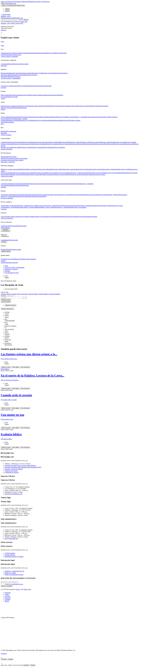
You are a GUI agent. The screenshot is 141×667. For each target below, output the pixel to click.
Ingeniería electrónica (61, 73)
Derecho (3, 106)
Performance (8, 55)
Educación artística (57, 169)
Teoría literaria (73, 216)
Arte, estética (34, 205)
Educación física (18, 173)
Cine (24, 53)
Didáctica (22, 169)
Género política (75, 106)
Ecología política (26, 95)
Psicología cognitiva (34, 174)
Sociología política (106, 117)
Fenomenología (33, 195)
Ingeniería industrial (19, 75)
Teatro (61, 53)
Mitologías (57, 120)
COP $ (7, 9)
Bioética (3, 131)
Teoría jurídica (19, 160)
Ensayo (21, 216)
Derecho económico (53, 144)
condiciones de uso (17, 584)
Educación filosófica (7, 173)
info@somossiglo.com (11, 538)
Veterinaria (25, 185)
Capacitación (15, 169)
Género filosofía (46, 106)
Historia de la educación (110, 173)
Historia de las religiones (40, 120)
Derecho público (16, 147)
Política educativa (16, 174)
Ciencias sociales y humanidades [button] (11, 78)
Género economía (24, 106)
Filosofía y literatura (113, 195)
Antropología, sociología (8, 205)
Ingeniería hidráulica (7, 75)
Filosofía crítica (52, 195)
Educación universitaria (62, 173)
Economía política (27, 117)
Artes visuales (52, 205)
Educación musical (40, 173)
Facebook (8, 592)
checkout (3, 30)
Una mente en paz (12, 414)
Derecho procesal (6, 147)
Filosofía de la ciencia (116, 205)
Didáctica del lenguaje (32, 169)
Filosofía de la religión (64, 195)
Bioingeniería (5, 73)
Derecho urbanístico (59, 147)
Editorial (24, 1)
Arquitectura (4, 53)
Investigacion (53, 95)
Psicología (11, 118)
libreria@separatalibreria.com (13, 494)
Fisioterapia (45, 184)
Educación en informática (110, 169)
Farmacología (38, 184)
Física (15, 64)
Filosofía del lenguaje (90, 195)
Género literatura (65, 106)
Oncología (4, 185)
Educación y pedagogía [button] (8, 162)
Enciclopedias (14, 226)
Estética (36, 53)
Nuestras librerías (6, 249)
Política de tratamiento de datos (14, 574)
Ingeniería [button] (4, 65)
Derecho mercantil (99, 144)
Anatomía (4, 184)
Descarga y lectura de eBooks (14, 469)
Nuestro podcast (3, 261)
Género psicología (85, 106)
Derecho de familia (130, 142)
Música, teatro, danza (47, 207)
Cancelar (4, 659)
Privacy (18, 589)
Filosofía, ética (105, 205)
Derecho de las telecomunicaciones (23, 144)
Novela (52, 216)
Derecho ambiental (54, 142)
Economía (4, 97)
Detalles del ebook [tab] (10, 305)
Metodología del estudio (130, 173)
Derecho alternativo (42, 142)
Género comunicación (12, 106)
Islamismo (4, 120)
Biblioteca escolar (6, 169)
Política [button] (3, 109)
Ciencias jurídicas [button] (6, 135)
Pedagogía (4, 174)
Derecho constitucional (107, 142)
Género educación (35, 106)
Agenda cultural (6, 251)
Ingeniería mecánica (31, 75)
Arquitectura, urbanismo (23, 205)
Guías (8, 226)
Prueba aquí (23, 21)
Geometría (25, 64)
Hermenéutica (123, 195)
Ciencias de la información (9, 86)
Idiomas (120, 173)
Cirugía (16, 184)
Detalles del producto (7, 309)
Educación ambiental (45, 169)
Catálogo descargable (11, 470)
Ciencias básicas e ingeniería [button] (9, 56)
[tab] (70, 309)
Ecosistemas (45, 95)
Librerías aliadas (16, 249)
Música (57, 53)
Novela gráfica (82, 216)
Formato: (4, 296)
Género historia (55, 106)
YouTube (7, 596)
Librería (38, 1)
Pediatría (9, 185)
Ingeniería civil (36, 73)
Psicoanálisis (4, 118)
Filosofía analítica (43, 195)
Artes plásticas (12, 53)
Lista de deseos (25, 367)
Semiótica (35, 196)
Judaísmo (51, 120)
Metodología (16, 107)
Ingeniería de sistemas (48, 73)
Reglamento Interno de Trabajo (14, 556)
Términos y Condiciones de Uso (14, 571)
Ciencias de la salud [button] (7, 176)
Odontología (74, 184)
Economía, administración (86, 205)
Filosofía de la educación (95, 173)
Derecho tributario (47, 147)
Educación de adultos (82, 169)
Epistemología (19, 195)
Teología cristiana (75, 120)
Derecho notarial (120, 144)
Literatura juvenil (39, 216)
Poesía (9, 174)
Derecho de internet (7, 144)
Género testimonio (96, 106)
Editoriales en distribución (6, 230)
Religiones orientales (13, 120)
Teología (67, 120)
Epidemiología (29, 184)
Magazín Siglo (18, 259)
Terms (25, 589)
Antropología (39, 86)
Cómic (3, 55)
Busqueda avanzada (12, 262)
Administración (30, 86)
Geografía (15, 97)
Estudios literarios (92, 216)
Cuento (16, 216)
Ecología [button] (3, 87)
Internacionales (13, 240)
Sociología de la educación (76, 174)
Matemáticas (11, 76)
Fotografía (42, 53)
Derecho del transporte (15, 142)
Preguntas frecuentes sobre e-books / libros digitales (20, 465)
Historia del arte (50, 53)
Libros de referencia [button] (7, 218)
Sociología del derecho (8, 160)
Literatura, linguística (29, 207)
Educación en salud (123, 169)
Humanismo (17, 196)
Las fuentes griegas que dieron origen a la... (29, 354)
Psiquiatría (15, 185)
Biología (10, 64)
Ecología (76, 205)
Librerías (4, 242)
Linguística (9, 107)
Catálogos (20, 53)
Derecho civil (85, 142)
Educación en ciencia (95, 169)
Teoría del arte (16, 55)
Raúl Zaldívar (5, 369)
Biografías (4, 133)
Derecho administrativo (29, 142)
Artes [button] (2, 45)
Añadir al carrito (6, 299)
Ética (44, 196)
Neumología (53, 184)
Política (8, 157)
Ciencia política (5, 117)
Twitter (7, 594)
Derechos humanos (16, 117)
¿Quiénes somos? (10, 553)
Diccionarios (22, 226)
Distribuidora (31, 1)
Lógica (23, 196)
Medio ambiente (6, 95)
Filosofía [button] (3, 187)
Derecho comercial (94, 142)
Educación (97, 205)
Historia (3, 107)
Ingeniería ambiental (26, 73)
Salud (66, 174)
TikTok (7, 601)
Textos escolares (100, 174)
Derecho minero (110, 144)
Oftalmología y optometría (85, 184)
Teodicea (40, 196)
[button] (5, 14)
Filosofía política (38, 117)
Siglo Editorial (5, 227)
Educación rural (50, 173)
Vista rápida (15, 367)
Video (65, 53)
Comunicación (45, 1)
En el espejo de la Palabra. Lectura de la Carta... (32, 375)
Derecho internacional (77, 144)
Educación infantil (28, 173)
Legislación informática (20, 158)
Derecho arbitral (65, 142)
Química (17, 76)
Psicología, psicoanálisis (79, 207)
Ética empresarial (11, 131)
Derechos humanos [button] (6, 149)
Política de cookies (10, 573)
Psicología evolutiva (58, 174)
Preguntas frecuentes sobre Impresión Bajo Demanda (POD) (23, 467)
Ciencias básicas (43, 205)
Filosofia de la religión (26, 120)
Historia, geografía (10, 207)
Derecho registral (26, 147)
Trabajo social (21, 86)
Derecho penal (129, 144)
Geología (19, 64)
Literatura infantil (28, 216)
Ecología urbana (36, 95)
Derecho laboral (89, 144)
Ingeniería (19, 207)
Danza (28, 53)
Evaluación (85, 173)
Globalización (47, 117)
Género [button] (3, 98)
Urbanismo (10, 122)
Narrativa (47, 216)
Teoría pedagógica (89, 174)
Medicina (38, 207)
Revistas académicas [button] (7, 198)
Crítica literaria (5, 216)
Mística (62, 120)
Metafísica (29, 196)
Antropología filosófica (8, 195)
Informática (4, 76)
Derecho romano (37, 147)
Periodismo (23, 107)
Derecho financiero (65, 144)
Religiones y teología (21, 118)
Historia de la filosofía (7, 196)
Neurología (60, 184)
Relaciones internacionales (93, 117)
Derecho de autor (119, 142)
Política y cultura (79, 117)
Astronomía (4, 64)
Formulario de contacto (12, 472)
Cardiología (10, 184)
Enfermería (21, 184)
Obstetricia (66, 184)
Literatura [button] (4, 209)
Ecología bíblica (11, 434)
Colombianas (5, 240)
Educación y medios (75, 173)
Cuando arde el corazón (16, 395)
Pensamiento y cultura (60, 207)
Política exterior (69, 117)
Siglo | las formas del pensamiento (11, 1)
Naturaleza (60, 95)
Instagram (8, 598)
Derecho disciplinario (40, 144)
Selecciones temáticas (29, 259)
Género (3, 207)
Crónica (12, 216)
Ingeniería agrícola (14, 73)
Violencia (115, 117)
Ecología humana (16, 95)
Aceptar (10, 659)
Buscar (26, 19)
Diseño (32, 53)
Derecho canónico (75, 142)
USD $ (7, 11)
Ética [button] (2, 124)
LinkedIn (7, 599)
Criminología (5, 142)
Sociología (105, 106)
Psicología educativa (46, 174)
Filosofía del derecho (7, 158)
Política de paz (60, 117)
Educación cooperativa (69, 169)
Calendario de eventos (7, 259)
